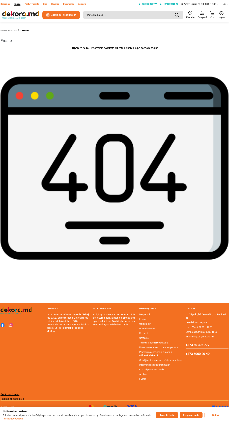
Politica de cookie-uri (12, 398)
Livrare (142, 379)
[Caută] (177, 15)
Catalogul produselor (63, 14)
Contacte (82, 4)
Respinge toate (191, 415)
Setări (215, 415)
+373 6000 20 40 (170, 4)
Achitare (143, 374)
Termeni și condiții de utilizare (153, 342)
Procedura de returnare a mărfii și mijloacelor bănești (155, 354)
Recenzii (55, 4)
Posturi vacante (32, 4)
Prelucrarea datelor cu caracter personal (159, 347)
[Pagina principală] (20, 15)
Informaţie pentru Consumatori (154, 364)
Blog (45, 4)
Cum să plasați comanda (151, 369)
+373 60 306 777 (149, 4)
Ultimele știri (145, 323)
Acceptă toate (167, 415)
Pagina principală (10, 30)
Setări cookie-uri (10, 394)
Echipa (17, 4)
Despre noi (5, 4)
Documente (68, 4)
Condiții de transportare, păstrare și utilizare (160, 360)
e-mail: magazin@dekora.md (200, 336)
